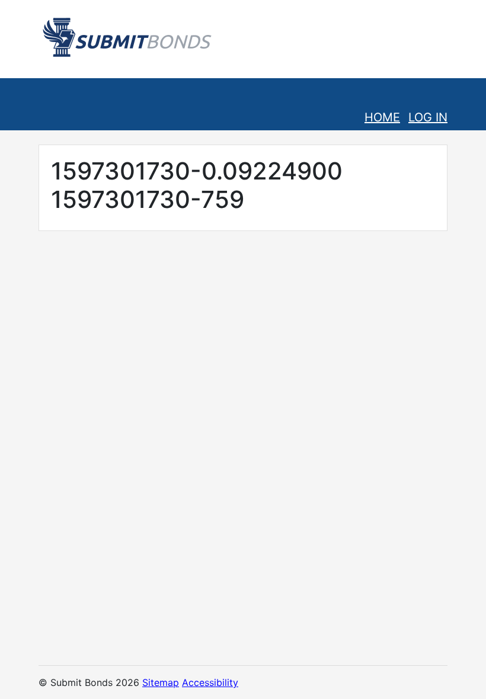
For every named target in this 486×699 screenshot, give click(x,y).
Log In (427, 117)
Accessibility (210, 682)
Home (382, 117)
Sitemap (160, 682)
